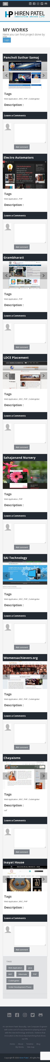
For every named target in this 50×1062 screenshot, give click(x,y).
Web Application (15, 968)
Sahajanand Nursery (20, 457)
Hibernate (22, 974)
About (20, 1044)
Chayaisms (12, 758)
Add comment (22, 147)
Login (6, 40)
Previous (6, 75)
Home (12, 1044)
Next (43, 75)
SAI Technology (15, 558)
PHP (35, 974)
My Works (20, 1047)
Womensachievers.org (21, 658)
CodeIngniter (13, 980)
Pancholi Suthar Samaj (21, 57)
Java (30, 968)
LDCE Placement (16, 357)
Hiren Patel (24, 1057)
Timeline (29, 1044)
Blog (38, 1044)
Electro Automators (19, 157)
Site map (30, 1047)
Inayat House (14, 862)
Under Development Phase (19, 987)
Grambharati (14, 257)
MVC (10, 974)
